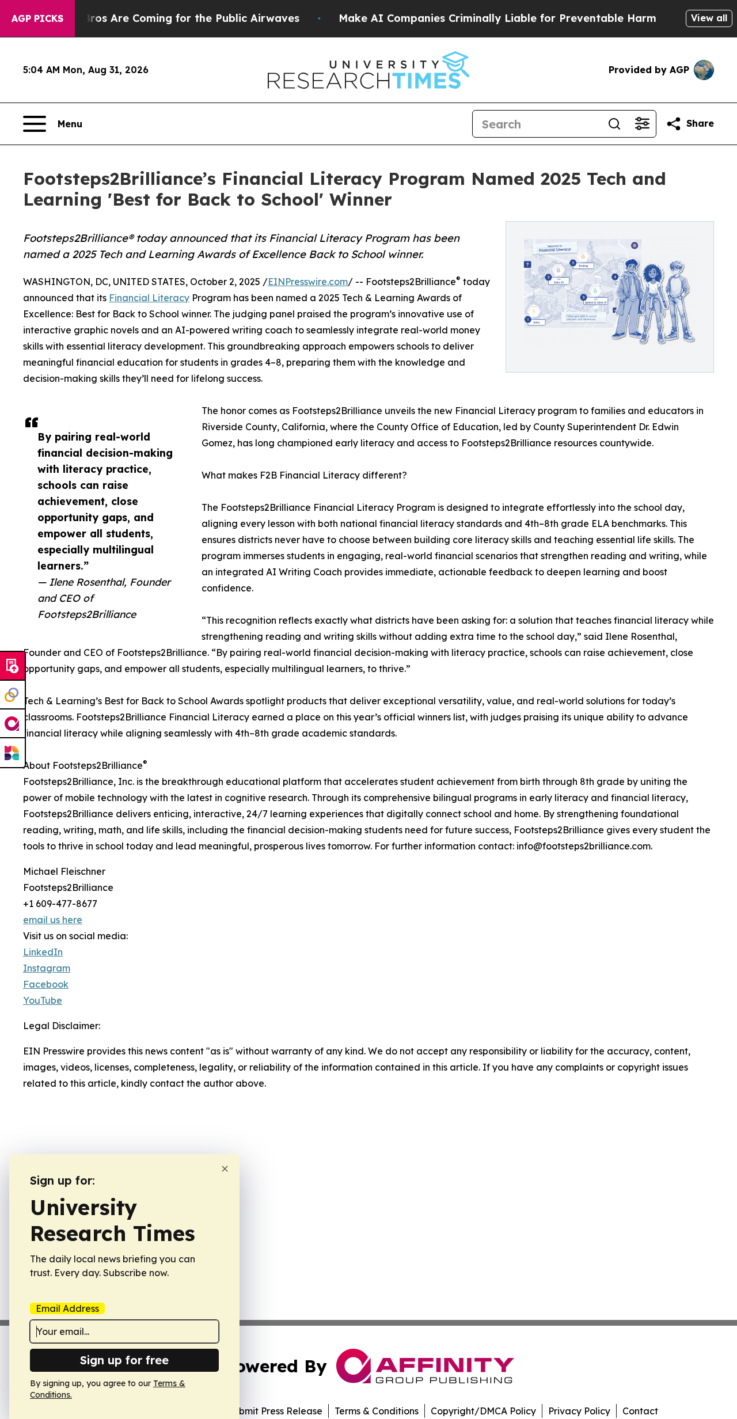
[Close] (224, 1168)
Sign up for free (124, 1360)
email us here (52, 919)
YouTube (42, 1000)
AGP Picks (37, 18)
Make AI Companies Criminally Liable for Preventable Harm (497, 18)
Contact (640, 1411)
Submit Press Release (274, 1411)
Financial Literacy (149, 297)
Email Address (67, 1308)
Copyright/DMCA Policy (483, 1411)
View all (709, 18)
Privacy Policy (579, 1411)
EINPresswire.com (308, 281)
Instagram (46, 968)
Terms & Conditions (377, 1411)
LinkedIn (43, 952)
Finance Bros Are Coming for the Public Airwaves (169, 18)
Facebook (46, 984)
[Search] (614, 124)
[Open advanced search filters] (642, 124)
